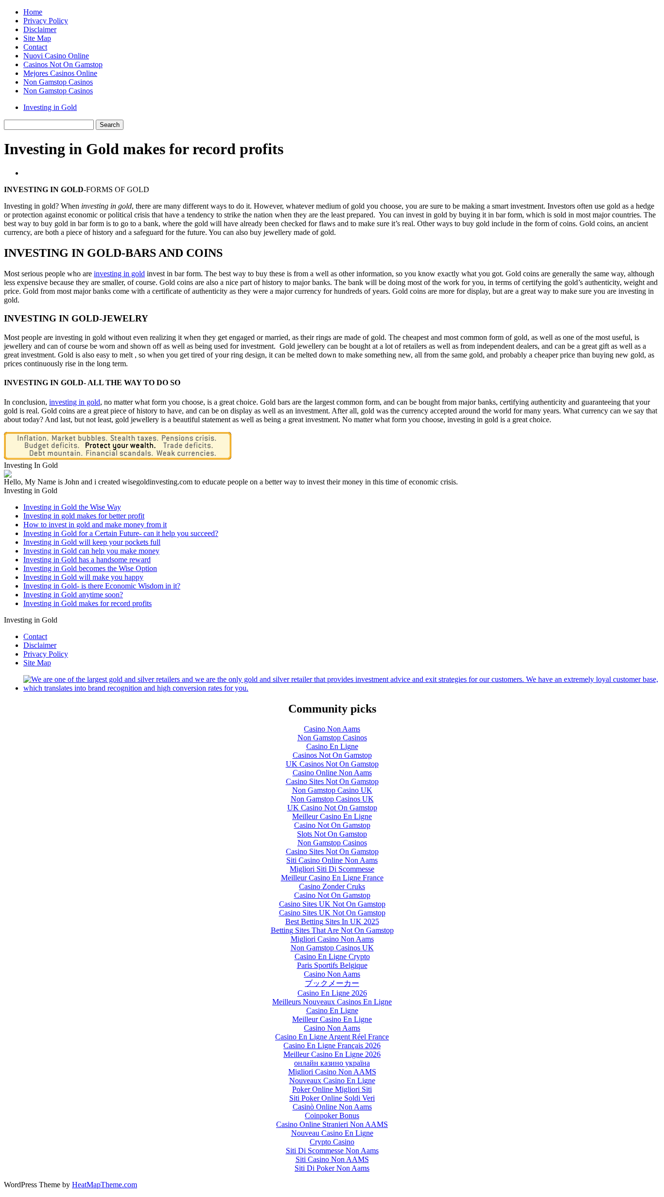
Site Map (37, 38)
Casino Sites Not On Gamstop (332, 781)
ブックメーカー (332, 983)
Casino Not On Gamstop (332, 825)
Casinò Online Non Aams (332, 1107)
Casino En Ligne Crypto (332, 956)
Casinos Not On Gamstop (63, 64)
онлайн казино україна (332, 1063)
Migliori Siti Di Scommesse (332, 869)
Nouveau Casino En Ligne (332, 1133)
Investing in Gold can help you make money (91, 551)
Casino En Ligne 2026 (332, 993)
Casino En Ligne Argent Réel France (332, 1037)
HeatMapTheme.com (104, 1184)
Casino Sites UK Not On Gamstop (332, 904)
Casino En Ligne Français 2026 (332, 1045)
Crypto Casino (332, 1142)
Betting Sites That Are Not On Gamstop (332, 930)
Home (32, 12)
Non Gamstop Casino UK (332, 790)
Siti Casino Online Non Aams (332, 860)
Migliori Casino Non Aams (332, 939)
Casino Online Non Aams (332, 772)
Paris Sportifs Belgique (332, 965)
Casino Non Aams (332, 729)
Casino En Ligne (332, 746)
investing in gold (74, 402)
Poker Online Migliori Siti (332, 1089)
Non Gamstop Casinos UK (332, 799)
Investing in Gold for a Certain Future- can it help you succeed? (120, 533)
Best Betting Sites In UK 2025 (332, 921)
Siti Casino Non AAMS (332, 1159)
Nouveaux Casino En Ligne (332, 1080)
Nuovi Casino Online (56, 56)
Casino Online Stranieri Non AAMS (332, 1124)
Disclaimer (39, 29)
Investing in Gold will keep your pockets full (91, 542)
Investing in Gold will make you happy (83, 577)
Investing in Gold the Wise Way (72, 507)
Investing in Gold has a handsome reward (87, 559)
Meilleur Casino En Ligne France (332, 878)
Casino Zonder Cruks (332, 886)
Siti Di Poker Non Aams (332, 1168)
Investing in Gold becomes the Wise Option (90, 568)
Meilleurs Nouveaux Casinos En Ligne (332, 1002)
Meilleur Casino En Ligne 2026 (332, 1054)
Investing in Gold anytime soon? (73, 594)
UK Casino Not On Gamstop (332, 808)
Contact (35, 47)
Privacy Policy (45, 21)
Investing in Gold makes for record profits (87, 603)
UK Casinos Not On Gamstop (332, 764)
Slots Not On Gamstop (332, 834)
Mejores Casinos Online (60, 73)
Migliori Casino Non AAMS (332, 1072)
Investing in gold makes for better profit (83, 516)
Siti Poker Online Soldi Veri (332, 1098)
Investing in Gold (50, 107)
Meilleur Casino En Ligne (332, 816)
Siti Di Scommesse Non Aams (332, 1150)
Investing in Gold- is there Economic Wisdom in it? (101, 586)
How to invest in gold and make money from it (95, 524)
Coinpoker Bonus (332, 1115)
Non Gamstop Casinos (58, 82)
